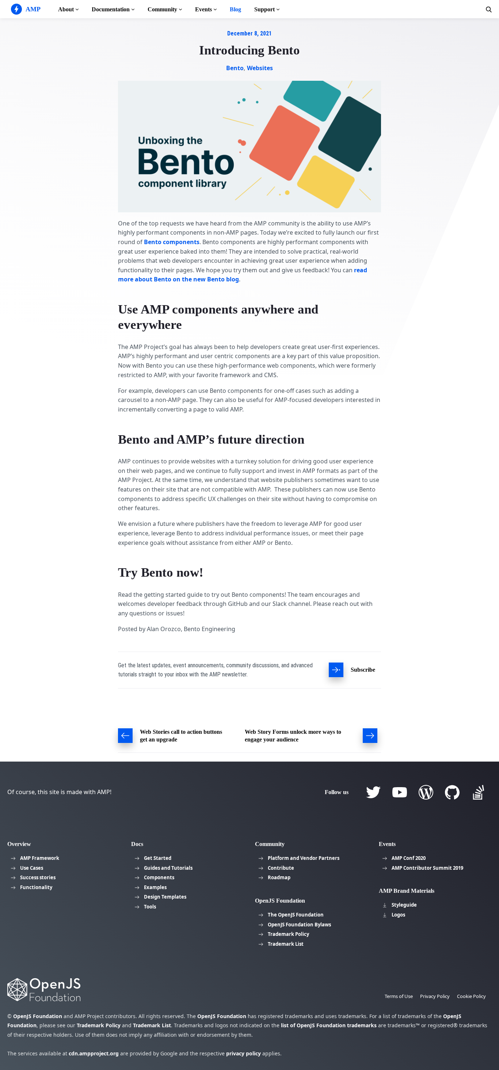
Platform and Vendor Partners (303, 858)
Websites (260, 68)
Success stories (38, 877)
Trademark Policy (288, 934)
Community (162, 9)
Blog (235, 9)
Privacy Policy (435, 996)
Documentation (111, 9)
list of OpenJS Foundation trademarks (329, 1025)
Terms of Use (399, 996)
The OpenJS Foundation (296, 914)
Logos (398, 914)
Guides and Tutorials (168, 868)
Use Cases (31, 868)
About (66, 9)
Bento (235, 68)
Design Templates (165, 896)
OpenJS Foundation (37, 1016)
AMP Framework (39, 858)
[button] (489, 9)
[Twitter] (373, 792)
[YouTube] (399, 792)
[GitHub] (452, 792)
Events (203, 9)
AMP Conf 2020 (409, 858)
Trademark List (286, 944)
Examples (155, 887)
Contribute (281, 868)
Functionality (36, 887)
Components (159, 877)
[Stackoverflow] (478, 792)
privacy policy (243, 1053)
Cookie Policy (471, 996)
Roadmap (279, 877)
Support (264, 9)
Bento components (171, 242)
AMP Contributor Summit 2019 (427, 868)
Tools (150, 906)
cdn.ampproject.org (94, 1053)
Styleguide (404, 905)
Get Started (157, 858)
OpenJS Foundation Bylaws (299, 924)
